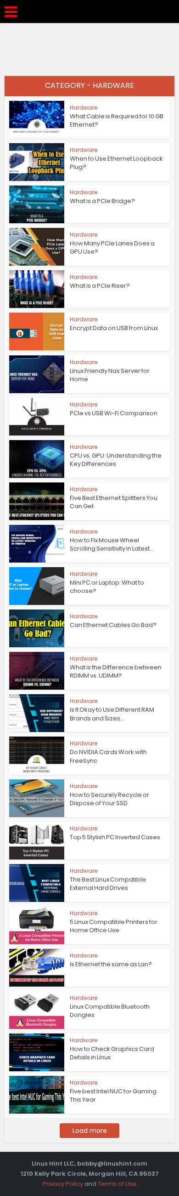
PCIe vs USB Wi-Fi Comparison (113, 413)
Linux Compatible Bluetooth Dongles (110, 1010)
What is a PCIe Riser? (100, 285)
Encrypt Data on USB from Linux (114, 328)
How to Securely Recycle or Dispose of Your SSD (109, 798)
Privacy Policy (63, 1183)
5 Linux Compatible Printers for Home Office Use (113, 926)
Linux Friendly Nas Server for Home (110, 374)
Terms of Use (117, 1183)
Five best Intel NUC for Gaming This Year (113, 1095)
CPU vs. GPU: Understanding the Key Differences (116, 459)
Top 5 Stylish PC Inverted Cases (115, 837)
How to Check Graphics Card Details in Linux (112, 1053)
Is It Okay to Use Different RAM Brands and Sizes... (112, 713)
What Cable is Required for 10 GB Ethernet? (116, 120)
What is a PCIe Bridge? (102, 201)
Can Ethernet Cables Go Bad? (113, 625)
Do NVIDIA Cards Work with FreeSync (108, 756)
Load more (90, 1130)
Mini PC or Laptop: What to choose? (107, 586)
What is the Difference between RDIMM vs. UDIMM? (116, 671)
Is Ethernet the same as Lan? (111, 964)
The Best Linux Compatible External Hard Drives (108, 883)
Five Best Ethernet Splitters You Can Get (113, 502)
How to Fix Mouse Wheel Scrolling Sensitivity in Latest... (112, 544)
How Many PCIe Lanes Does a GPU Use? (112, 247)
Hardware (83, 107)
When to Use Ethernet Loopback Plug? (116, 162)
